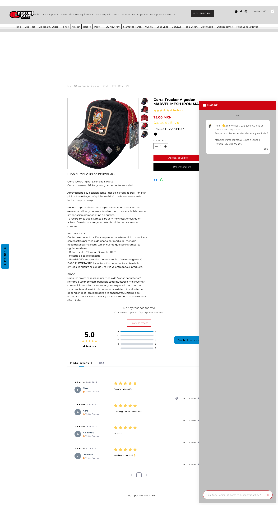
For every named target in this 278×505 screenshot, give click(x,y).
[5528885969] (236, 11)
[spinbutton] (161, 146)
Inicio (70, 86)
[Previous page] (131, 475)
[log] (237, 299)
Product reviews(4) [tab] (81, 363)
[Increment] (166, 146)
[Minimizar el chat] (269, 105)
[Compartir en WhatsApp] (162, 180)
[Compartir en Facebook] (156, 180)
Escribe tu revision (188, 340)
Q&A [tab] (101, 363)
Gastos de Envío (166, 123)
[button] (272, 11)
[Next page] (146, 475)
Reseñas (5, 256)
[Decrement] (156, 146)
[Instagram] (245, 11)
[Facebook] (241, 11)
